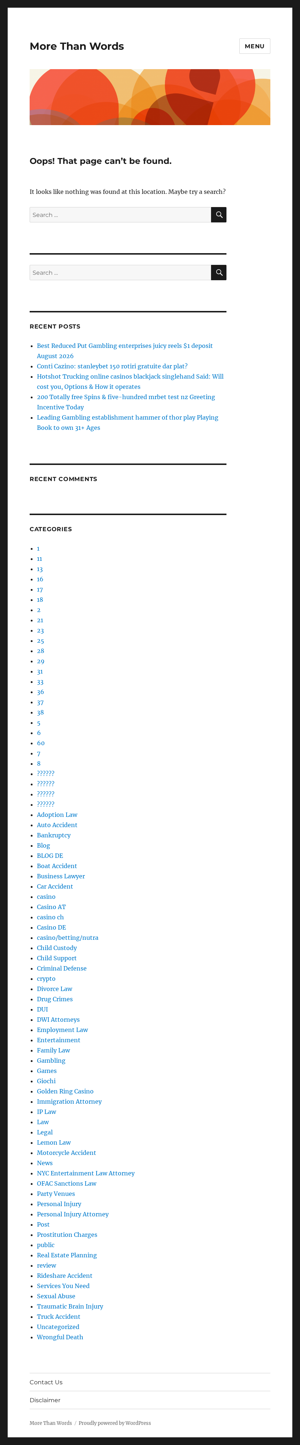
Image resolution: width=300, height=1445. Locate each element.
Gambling (51, 1060)
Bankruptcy (54, 835)
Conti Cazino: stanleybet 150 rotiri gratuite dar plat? (112, 366)
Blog (43, 845)
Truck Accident (58, 1316)
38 (40, 712)
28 (40, 650)
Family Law (53, 1050)
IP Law (46, 1111)
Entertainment (58, 1040)
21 (40, 620)
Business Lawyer (61, 876)
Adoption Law (57, 814)
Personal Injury (59, 1204)
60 (41, 743)
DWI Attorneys (58, 1019)
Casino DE (51, 927)
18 (40, 599)
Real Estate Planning (67, 1255)
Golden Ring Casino (65, 1091)
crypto (46, 978)
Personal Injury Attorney (73, 1214)
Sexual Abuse (56, 1296)
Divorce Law (54, 988)
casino (46, 896)
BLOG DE (50, 855)
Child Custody (57, 948)
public (46, 1245)
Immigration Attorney (69, 1101)
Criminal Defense (62, 968)
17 (40, 589)
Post (43, 1224)
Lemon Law (54, 1142)
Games (47, 1070)
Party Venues (56, 1193)
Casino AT (51, 907)
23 (40, 630)
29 (41, 661)
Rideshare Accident (65, 1275)
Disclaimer (45, 1400)
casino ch (50, 917)
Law (43, 1122)
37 (40, 702)
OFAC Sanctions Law (66, 1183)
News (45, 1163)
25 (40, 640)
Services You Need (63, 1286)
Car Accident (55, 886)
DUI (42, 1009)
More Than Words (77, 46)
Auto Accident (57, 825)
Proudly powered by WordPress (115, 1423)
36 (40, 691)
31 (40, 671)
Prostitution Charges (67, 1234)
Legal (45, 1132)
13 (40, 569)
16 (40, 579)
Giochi (46, 1081)
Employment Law (62, 1029)
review (46, 1265)
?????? (46, 773)
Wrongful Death (60, 1337)
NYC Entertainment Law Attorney (86, 1173)
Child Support (57, 958)
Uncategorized (58, 1326)
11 (39, 558)
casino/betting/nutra (67, 937)
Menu (255, 46)
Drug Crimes (55, 999)
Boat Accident (57, 866)
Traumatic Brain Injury (70, 1306)
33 (40, 681)
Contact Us (46, 1382)
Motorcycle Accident (66, 1152)
